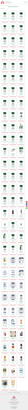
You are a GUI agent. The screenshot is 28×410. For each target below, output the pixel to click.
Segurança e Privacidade (16, 392)
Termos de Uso (10, 392)
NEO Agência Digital (14, 408)
